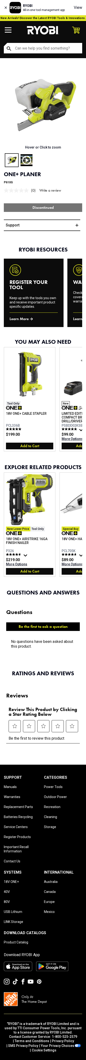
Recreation (52, 807)
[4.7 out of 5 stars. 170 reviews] (70, 554)
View (78, 7)
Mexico (49, 912)
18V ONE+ (11, 882)
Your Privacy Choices (57, 1046)
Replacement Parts (18, 807)
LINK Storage (13, 922)
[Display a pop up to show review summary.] (82, 431)
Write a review (50, 190)
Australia (51, 882)
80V (7, 902)
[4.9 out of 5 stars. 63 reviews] (70, 429)
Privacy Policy (63, 1041)
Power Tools (53, 787)
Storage (50, 827)
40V (7, 892)
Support (13, 225)
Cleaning (50, 817)
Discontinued (43, 207)
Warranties (12, 797)
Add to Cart (29, 446)
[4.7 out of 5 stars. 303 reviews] (14, 554)
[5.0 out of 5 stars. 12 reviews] (14, 429)
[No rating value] (17, 190)
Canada (50, 892)
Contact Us (12, 861)
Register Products (17, 837)
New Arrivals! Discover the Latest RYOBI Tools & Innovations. (43, 18)
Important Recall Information (16, 849)
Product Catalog (16, 942)
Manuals (10, 787)
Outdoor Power (55, 797)
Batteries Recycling (18, 817)
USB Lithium (13, 912)
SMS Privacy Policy (23, 1046)
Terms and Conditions (32, 1041)
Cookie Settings (44, 1050)
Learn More (19, 319)
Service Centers (16, 827)
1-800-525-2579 (64, 1037)
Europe (49, 902)
